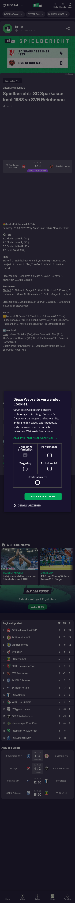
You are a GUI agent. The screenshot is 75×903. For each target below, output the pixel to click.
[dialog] (37, 451)
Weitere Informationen (40, 431)
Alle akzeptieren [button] (43, 496)
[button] (37, 437)
